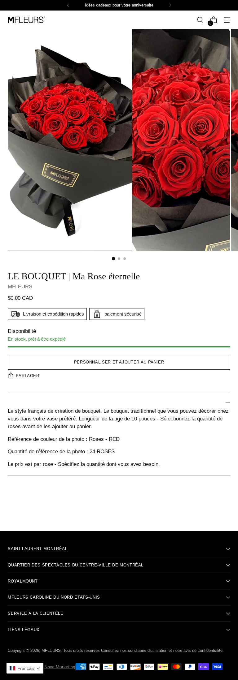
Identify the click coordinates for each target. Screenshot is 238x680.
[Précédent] (68, 5)
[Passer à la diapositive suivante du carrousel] (225, 509)
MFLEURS (20, 286)
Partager (27, 375)
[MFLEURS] (26, 19)
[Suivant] (170, 5)
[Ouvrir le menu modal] (227, 20)
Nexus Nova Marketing (53, 666)
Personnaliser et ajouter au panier (119, 362)
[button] (25, 668)
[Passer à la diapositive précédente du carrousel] (210, 510)
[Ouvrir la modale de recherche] (200, 20)
